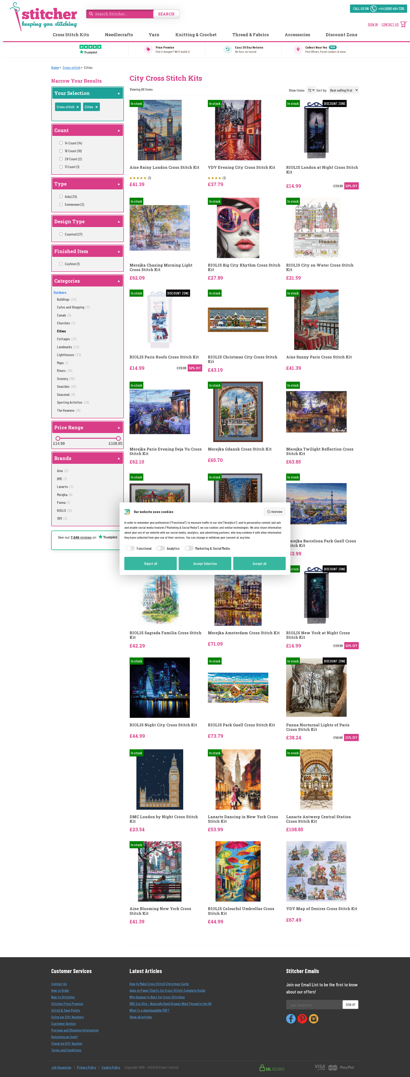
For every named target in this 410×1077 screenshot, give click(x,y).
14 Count (73, 143)
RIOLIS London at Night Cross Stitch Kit (322, 169)
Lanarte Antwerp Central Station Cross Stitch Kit (318, 818)
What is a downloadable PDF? (149, 1010)
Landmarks (68, 346)
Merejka (64, 494)
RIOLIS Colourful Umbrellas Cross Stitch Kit (241, 910)
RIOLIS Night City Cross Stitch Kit (163, 725)
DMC (62, 478)
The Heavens (68, 410)
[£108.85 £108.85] (118, 438)
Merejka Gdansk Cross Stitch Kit (240, 449)
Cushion (72, 263)
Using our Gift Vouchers (67, 1016)
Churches (66, 323)
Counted (73, 234)
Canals (64, 315)
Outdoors (60, 292)
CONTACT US (390, 24)
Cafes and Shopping (73, 307)
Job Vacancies (61, 1067)
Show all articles (141, 1016)
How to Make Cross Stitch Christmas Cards (159, 983)
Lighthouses (69, 354)
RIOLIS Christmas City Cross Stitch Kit (242, 359)
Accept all (259, 563)
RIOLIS (64, 510)
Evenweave (74, 204)
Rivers (64, 370)
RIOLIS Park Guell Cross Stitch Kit (241, 725)
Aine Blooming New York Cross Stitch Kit (160, 910)
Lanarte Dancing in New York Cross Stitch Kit (243, 818)
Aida (71, 196)
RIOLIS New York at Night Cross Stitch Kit (318, 634)
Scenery (66, 378)
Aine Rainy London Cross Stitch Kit (164, 167)
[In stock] (160, 129)
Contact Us (59, 983)
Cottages (66, 338)
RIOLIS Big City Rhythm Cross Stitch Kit (244, 267)
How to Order (60, 990)
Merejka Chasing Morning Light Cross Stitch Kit (161, 267)
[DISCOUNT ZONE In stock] (316, 129)
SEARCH (166, 13)
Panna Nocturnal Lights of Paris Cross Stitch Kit (317, 727)
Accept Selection (205, 563)
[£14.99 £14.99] (58, 438)
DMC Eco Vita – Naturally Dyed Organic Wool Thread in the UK (170, 1003)
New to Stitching (63, 997)
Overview (276, 511)
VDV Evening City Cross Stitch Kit (241, 167)
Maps (62, 362)
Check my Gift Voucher (66, 1043)
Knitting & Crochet (196, 34)
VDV (62, 518)
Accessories (297, 34)
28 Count (73, 158)
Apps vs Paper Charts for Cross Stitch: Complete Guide (167, 990)
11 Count (72, 166)
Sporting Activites (73, 402)
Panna (63, 502)
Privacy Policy (86, 1067)
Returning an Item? (64, 1036)
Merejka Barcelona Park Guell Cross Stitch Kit (321, 543)
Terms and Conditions (66, 1050)
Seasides (66, 386)
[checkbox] (137, 548)
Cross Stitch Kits (71, 34)
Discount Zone (341, 34)
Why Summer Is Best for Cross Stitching (157, 997)
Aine (62, 470)
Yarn (154, 34)
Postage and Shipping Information (74, 1030)
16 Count (73, 150)
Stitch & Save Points (65, 1010)
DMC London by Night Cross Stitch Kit (164, 818)
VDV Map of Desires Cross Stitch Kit (321, 908)
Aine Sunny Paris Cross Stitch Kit (319, 357)
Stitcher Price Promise (67, 1003)
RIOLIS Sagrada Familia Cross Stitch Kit (165, 634)
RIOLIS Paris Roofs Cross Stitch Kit (164, 357)
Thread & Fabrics (250, 34)
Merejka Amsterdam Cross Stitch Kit (244, 632)
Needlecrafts (119, 34)
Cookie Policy (111, 1067)
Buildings (66, 299)
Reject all (150, 563)
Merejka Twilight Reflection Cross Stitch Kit (320, 451)
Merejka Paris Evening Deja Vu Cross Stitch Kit (166, 451)
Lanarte (65, 486)
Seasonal (66, 394)
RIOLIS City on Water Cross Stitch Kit (320, 267)
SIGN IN (373, 24)
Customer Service (63, 1023)
